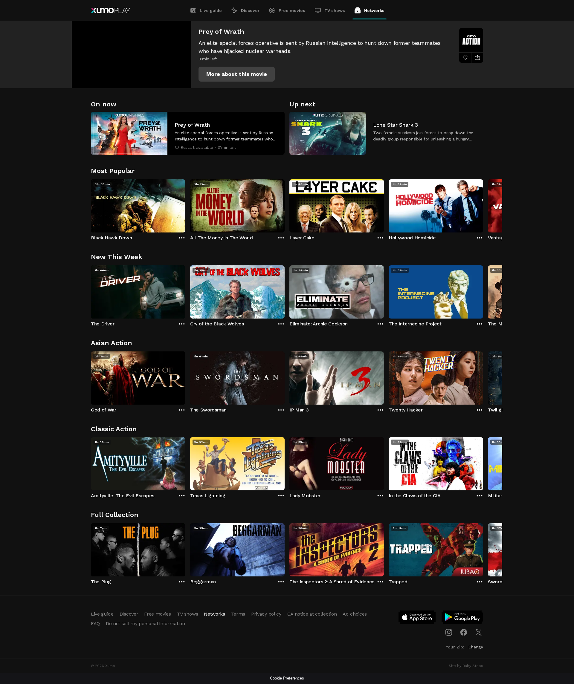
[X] (478, 632)
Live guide (211, 10)
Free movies (292, 10)
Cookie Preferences (287, 678)
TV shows (334, 10)
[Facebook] (463, 632)
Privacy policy (266, 614)
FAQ (95, 623)
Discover (250, 10)
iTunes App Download (417, 618)
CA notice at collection (312, 614)
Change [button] (475, 647)
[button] (237, 74)
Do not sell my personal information (145, 623)
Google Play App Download (462, 618)
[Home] (110, 10)
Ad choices (355, 614)
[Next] (483, 204)
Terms (238, 614)
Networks (374, 10)
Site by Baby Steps (466, 666)
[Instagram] (448, 632)
